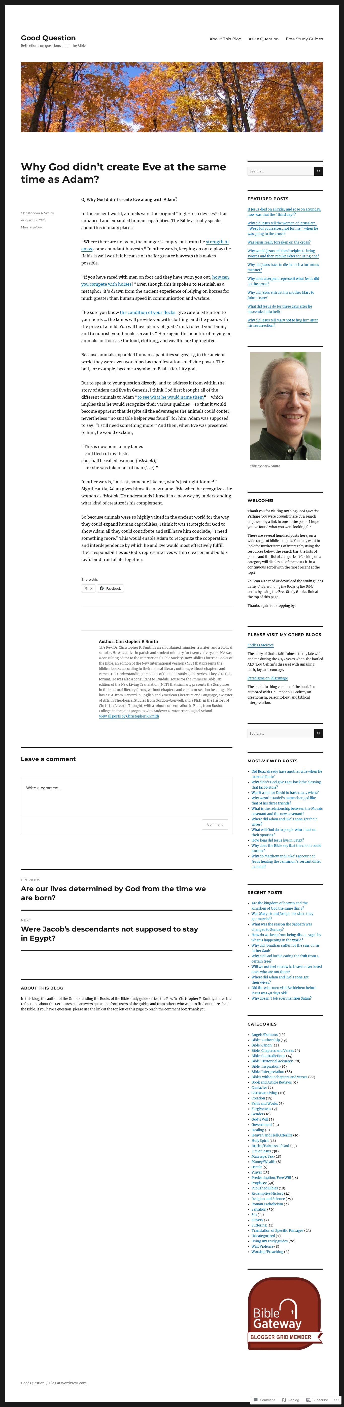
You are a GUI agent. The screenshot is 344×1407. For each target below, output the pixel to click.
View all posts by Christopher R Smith (129, 716)
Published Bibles (265, 1188)
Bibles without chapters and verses (279, 1077)
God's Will (260, 1119)
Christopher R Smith (37, 213)
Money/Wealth (264, 1162)
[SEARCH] (318, 171)
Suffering (259, 1225)
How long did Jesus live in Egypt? (278, 840)
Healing (258, 1130)
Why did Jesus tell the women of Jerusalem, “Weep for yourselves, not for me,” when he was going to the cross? (283, 228)
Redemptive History (267, 1193)
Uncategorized (263, 1236)
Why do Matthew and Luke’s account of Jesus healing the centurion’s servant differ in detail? (286, 861)
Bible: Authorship (266, 1040)
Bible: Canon (262, 1045)
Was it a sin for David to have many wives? (285, 793)
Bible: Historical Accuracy (272, 1061)
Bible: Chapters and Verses (273, 1051)
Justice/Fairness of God (270, 1146)
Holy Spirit (260, 1141)
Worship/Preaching (267, 1252)
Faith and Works (265, 1103)
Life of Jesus (261, 1151)
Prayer (257, 1172)
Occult (257, 1167)
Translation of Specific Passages (277, 1231)
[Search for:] (281, 171)
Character (259, 1088)
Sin (254, 1215)
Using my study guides (270, 1241)
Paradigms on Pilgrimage (268, 678)
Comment (215, 824)
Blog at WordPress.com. (68, 1383)
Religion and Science (268, 1199)
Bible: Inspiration (266, 1066)
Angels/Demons (265, 1035)
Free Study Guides (304, 39)
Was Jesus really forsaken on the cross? (279, 242)
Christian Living (264, 1093)
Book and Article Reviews (272, 1082)
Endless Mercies (261, 645)
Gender (257, 1114)
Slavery (257, 1220)
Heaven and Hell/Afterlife (272, 1135)
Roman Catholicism (267, 1204)
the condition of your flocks (147, 312)
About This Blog (226, 39)
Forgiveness (261, 1109)
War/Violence (262, 1246)
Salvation (259, 1209)
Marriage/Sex (32, 227)
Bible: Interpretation (268, 1072)
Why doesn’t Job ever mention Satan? (282, 998)
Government (262, 1125)
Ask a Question (264, 39)
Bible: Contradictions (268, 1056)
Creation (258, 1098)
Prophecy (259, 1183)
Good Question (48, 38)
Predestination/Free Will (271, 1178)
